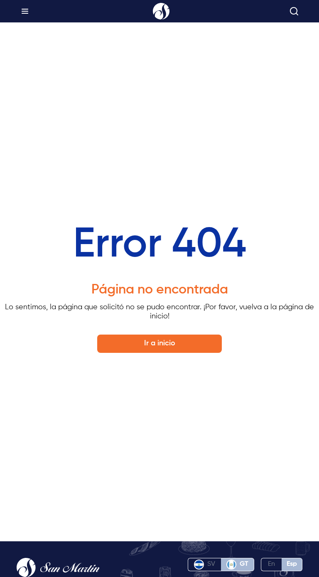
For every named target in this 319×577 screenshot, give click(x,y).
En (271, 564)
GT (244, 564)
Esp (292, 564)
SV (211, 564)
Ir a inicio (159, 343)
